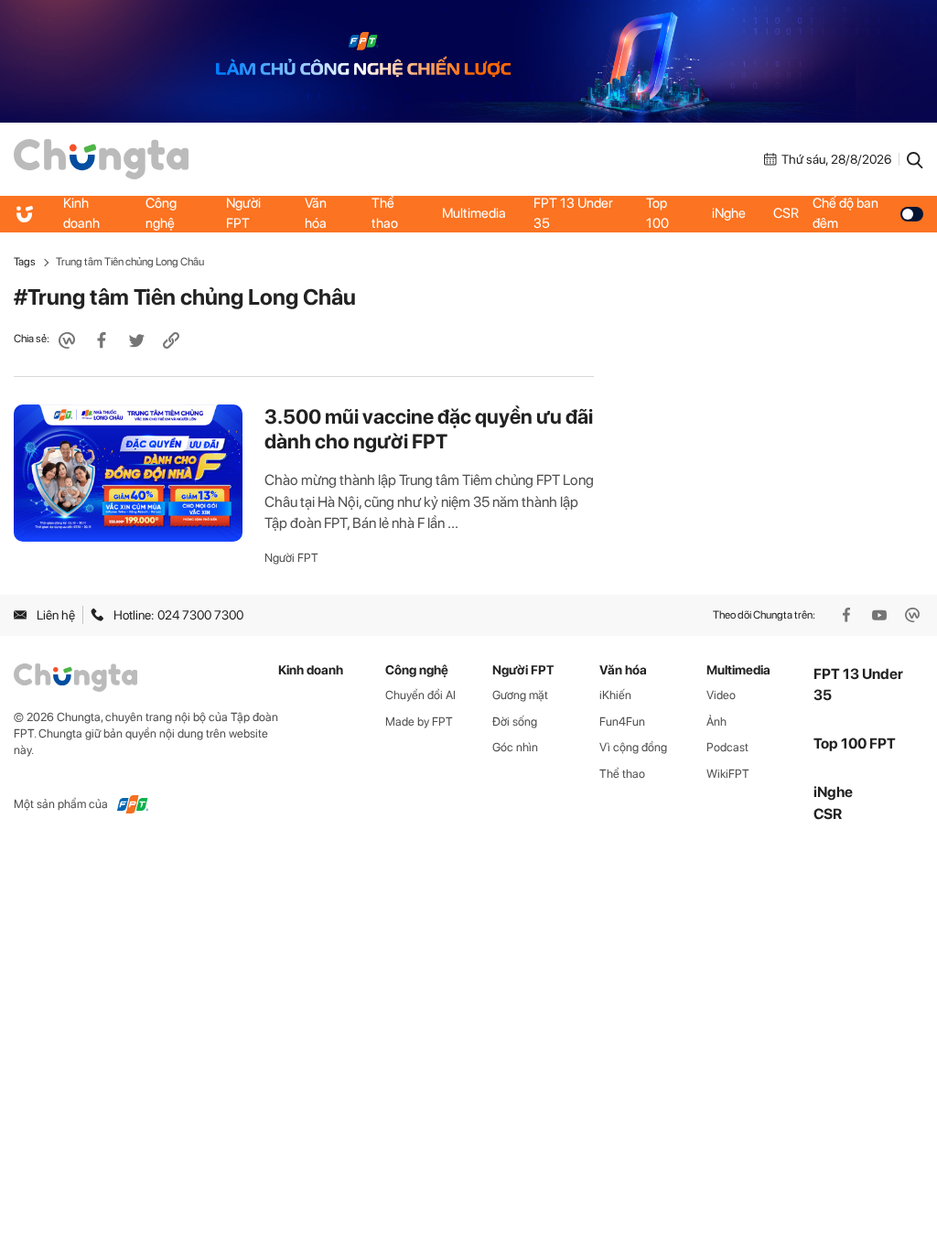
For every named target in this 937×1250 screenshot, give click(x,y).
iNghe (729, 213)
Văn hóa (316, 213)
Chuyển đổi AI (420, 695)
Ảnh (716, 721)
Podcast (727, 747)
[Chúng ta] (101, 157)
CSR (786, 213)
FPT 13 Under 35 (573, 213)
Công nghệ (161, 213)
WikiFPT (727, 774)
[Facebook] (848, 615)
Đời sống (514, 721)
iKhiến (615, 695)
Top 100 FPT (854, 743)
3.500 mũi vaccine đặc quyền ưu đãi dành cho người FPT (428, 429)
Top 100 (657, 213)
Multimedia (474, 213)
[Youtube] (881, 615)
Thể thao (385, 213)
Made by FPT (419, 721)
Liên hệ (56, 615)
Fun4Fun (622, 721)
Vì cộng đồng (633, 747)
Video (721, 695)
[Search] (915, 159)
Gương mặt (520, 695)
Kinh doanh (81, 213)
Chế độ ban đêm (845, 213)
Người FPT (243, 213)
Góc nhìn (515, 747)
